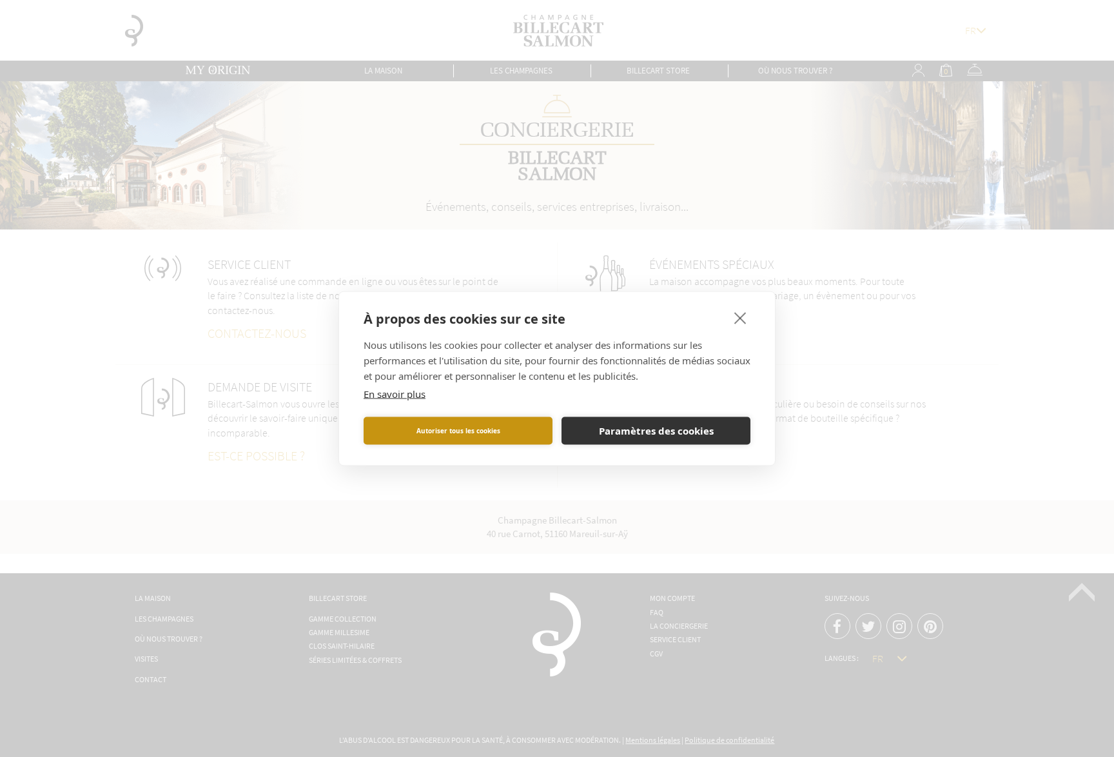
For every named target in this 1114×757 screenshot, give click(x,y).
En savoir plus (394, 394)
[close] (740, 318)
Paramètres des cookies (656, 430)
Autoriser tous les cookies (458, 430)
